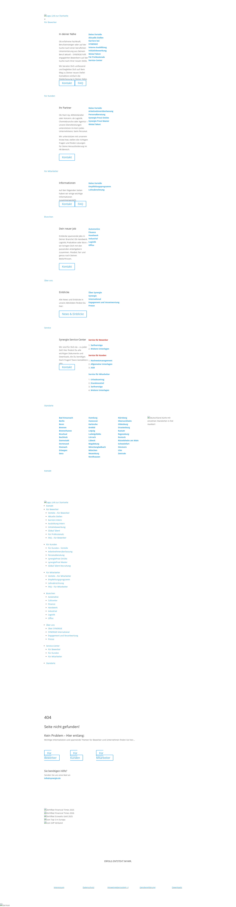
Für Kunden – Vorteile (58, 548)
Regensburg (123, 434)
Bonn (61, 424)
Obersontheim (125, 421)
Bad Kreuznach (66, 417)
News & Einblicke (73, 314)
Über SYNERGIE (55, 628)
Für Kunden (51, 544)
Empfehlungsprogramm (59, 579)
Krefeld (91, 427)
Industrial (52, 611)
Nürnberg (122, 417)
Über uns (50, 625)
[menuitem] (118, 19)
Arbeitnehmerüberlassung (60, 551)
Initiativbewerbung (56, 527)
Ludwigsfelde (94, 434)
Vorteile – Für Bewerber (59, 513)
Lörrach (92, 437)
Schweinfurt (123, 443)
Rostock (122, 437)
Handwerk (52, 607)
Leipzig (91, 430)
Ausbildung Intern (56, 523)
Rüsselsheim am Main (128, 440)
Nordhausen (94, 456)
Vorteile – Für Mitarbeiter (59, 576)
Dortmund (64, 443)
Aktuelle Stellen (55, 516)
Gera (61, 453)
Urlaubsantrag (97, 379)
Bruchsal (63, 434)
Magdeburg (93, 443)
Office (50, 618)
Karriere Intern (55, 520)
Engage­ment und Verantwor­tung (63, 635)
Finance (51, 604)
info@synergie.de (52, 778)
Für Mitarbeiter (53, 572)
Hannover (93, 421)
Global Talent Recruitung (59, 565)
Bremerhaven (65, 430)
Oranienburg (124, 427)
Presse (51, 639)
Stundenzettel (97, 383)
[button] (118, 905)
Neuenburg (93, 453)
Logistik (51, 614)
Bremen (62, 427)
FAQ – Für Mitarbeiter (58, 586)
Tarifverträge (97, 345)
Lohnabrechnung (56, 583)
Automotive (53, 597)
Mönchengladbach (97, 447)
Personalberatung (56, 555)
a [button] (44, 19)
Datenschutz (88, 887)
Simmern (122, 447)
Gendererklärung (147, 887)
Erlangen (63, 450)
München (92, 450)
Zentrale (122, 453)
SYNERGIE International (59, 632)
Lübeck (91, 440)
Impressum (59, 887)
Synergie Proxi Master (98, 121)
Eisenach (63, 447)
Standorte (50, 663)
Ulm (120, 450)
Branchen (50, 593)
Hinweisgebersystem (118, 887)
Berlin (61, 421)
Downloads (177, 887)
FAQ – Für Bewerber (57, 537)
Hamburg (92, 417)
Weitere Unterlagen (100, 348)
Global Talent (54, 530)
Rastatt (121, 430)
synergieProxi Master (57, 562)
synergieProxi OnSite (57, 558)
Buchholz (63, 437)
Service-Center (53, 646)
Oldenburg (123, 424)
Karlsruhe (93, 424)
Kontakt (67, 157)
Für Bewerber (52, 509)
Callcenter (52, 600)
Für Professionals (56, 534)
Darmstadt (64, 440)
